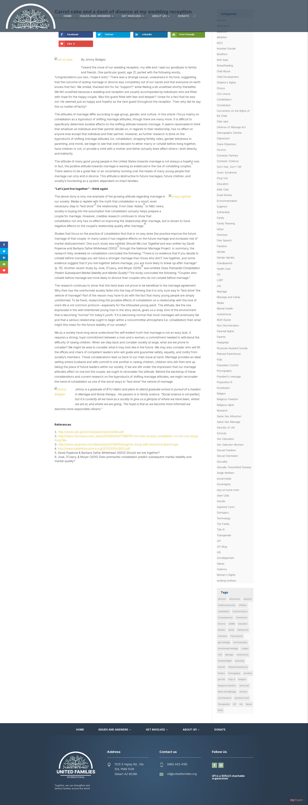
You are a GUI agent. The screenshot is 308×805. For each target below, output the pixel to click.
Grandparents (224, 263)
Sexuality (222, 461)
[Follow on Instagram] (220, 765)
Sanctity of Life (226, 427)
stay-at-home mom (228, 490)
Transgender (224, 535)
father (220, 229)
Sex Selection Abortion (230, 444)
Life (219, 286)
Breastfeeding (225, 65)
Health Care (224, 268)
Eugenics (222, 206)
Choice (221, 88)
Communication (240, 611)
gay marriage (224, 642)
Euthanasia (223, 212)
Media (220, 302)
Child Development (228, 76)
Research (222, 410)
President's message (229, 376)
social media (224, 478)
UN (219, 552)
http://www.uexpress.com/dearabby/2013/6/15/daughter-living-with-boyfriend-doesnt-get (118, 444)
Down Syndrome (227, 172)
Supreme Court (225, 507)
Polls (219, 359)
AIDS (220, 43)
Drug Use (222, 178)
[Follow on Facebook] (214, 765)
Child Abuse (223, 71)
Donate (183, 16)
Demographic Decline (229, 132)
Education (222, 183)
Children (243, 605)
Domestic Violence (228, 161)
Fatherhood (242, 630)
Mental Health (225, 308)
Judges (244, 648)
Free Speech (224, 240)
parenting (239, 661)
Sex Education (225, 438)
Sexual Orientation (227, 455)
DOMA (232, 624)
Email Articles (224, 195)
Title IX (221, 529)
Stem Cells (223, 495)
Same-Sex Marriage (228, 421)
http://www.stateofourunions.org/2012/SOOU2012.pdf (94, 448)
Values (220, 563)
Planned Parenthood (228, 353)
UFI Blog (222, 546)
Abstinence (234, 599)
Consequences (225, 617)
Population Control (227, 365)
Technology (224, 518)
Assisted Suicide (226, 48)
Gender (221, 251)
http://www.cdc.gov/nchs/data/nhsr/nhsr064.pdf (91, 432)
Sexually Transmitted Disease (234, 467)
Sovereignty (224, 484)
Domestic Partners (227, 155)
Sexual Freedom (226, 450)
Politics (221, 673)
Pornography (224, 370)
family (231, 630)
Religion (221, 393)
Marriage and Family (228, 297)
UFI (219, 540)
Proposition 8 (224, 382)
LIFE (220, 654)
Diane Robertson (226, 144)
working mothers (226, 580)
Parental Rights (225, 331)
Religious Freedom (227, 399)
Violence (222, 569)
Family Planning (226, 223)
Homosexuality (240, 642)
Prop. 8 (231, 679)
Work (220, 710)
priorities (248, 673)
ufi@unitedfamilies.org (182, 774)
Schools (221, 433)
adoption (222, 37)
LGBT (220, 280)
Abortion (222, 599)
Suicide (221, 501)
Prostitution (223, 388)
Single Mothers (225, 472)
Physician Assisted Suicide (232, 348)
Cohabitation (224, 99)
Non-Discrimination (228, 325)
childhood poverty (226, 605)
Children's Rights (226, 82)
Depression (223, 138)
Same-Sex (244, 685)
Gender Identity (226, 257)
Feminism (222, 234)
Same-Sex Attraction (229, 416)
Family (220, 217)
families (221, 630)
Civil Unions (223, 93)
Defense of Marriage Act (231, 127)
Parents (221, 336)
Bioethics (222, 54)
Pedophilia (223, 342)
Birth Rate (222, 60)
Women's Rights (226, 574)
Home (68, 16)
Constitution (224, 105)
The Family (223, 524)
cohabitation (223, 611)
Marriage (222, 291)
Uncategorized (225, 557)
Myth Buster (224, 319)
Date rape (222, 121)
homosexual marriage (228, 648)
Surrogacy (223, 512)
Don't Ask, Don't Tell (229, 166)
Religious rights (225, 405)
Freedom (222, 246)
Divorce (221, 149)
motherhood (224, 314)
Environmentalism (227, 200)
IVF (219, 274)
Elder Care (223, 189)
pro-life (221, 679)
